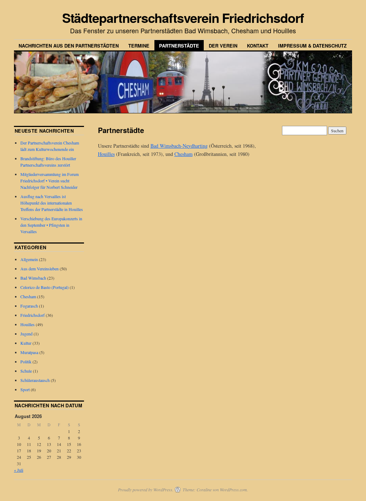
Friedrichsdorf (32, 315)
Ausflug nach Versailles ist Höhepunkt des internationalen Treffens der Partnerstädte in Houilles (51, 202)
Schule (26, 371)
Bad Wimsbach (33, 278)
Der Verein (223, 45)
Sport (25, 389)
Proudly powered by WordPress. (145, 489)
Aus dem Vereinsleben (39, 268)
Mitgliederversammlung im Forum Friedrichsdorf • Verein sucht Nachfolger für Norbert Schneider (49, 180)
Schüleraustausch (35, 380)
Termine (138, 45)
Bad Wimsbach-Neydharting (179, 145)
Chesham (183, 154)
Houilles (106, 154)
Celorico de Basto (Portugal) (44, 287)
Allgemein (29, 259)
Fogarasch (29, 306)
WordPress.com (233, 489)
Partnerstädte (179, 45)
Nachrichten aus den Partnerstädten (69, 45)
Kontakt (257, 45)
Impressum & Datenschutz (312, 45)
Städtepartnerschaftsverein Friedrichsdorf (183, 17)
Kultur (25, 343)
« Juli (18, 470)
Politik (25, 361)
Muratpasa (29, 352)
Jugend (26, 334)
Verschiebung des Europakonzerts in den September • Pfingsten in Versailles (51, 225)
